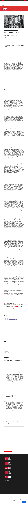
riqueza (18, 308)
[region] (19, 499)
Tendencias (15, 3)
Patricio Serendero (7, 35)
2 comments (15, 35)
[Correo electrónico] (16, 319)
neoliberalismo (10, 341)
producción (16, 306)
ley (8, 307)
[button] (24, 0)
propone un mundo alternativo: (13, 312)
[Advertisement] (14, 52)
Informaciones (11, 3)
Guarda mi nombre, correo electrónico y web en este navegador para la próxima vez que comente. (13, 448)
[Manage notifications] (26, 503)
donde (8, 312)
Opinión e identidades (5, 3)
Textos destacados (20, 3)
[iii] (4, 300)
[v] (4, 306)
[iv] (4, 303)
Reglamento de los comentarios (8, 482)
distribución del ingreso (12, 308)
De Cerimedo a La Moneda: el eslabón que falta (10, 0)
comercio (20, 306)
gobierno (6, 308)
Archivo (3, 5)
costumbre (11, 307)
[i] (4, 293)
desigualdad (7, 341)
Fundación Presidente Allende (7, 480)
